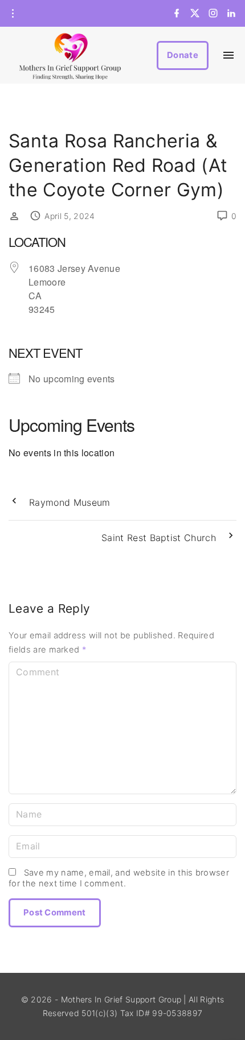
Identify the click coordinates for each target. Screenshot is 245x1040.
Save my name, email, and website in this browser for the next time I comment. (119, 878)
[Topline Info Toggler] (13, 13)
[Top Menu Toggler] (228, 55)
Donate (182, 55)
